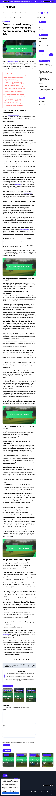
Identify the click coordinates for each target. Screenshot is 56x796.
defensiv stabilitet (28, 193)
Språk (24, 12)
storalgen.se (9, 6)
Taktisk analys (43, 41)
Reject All (14, 791)
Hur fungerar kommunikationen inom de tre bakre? (14, 86)
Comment (5, 709)
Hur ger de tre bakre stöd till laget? (10, 102)
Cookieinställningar (33, 791)
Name (4, 725)
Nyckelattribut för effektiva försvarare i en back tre (15, 83)
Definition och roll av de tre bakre (11, 79)
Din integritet (50, 794)
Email (4, 731)
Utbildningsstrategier (44, 45)
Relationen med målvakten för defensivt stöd (13, 106)
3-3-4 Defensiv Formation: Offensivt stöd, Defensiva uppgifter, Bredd (45, 85)
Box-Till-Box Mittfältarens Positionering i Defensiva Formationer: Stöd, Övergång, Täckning (46, 72)
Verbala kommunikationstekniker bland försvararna (15, 88)
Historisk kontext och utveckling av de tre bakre (14, 82)
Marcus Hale (21, 671)
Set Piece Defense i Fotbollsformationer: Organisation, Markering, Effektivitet (45, 78)
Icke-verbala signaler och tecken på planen (13, 89)
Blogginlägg (20, 12)
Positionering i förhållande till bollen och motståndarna (15, 96)
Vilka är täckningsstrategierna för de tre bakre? (13, 94)
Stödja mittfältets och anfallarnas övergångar (14, 103)
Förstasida (14, 12)
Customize (5, 791)
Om (4, 12)
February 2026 (43, 101)
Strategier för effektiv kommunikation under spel (14, 92)
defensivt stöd (18, 184)
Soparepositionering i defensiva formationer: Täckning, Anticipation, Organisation (46, 90)
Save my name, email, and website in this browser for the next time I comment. (18, 742)
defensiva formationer (25, 229)
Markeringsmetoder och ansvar (11, 97)
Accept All (5, 793)
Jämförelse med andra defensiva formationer (14, 85)
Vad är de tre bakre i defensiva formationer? (13, 77)
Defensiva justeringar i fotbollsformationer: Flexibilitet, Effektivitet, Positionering (46, 66)
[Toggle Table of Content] (25, 76)
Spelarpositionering (6, 21)
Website (4, 736)
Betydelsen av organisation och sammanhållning (14, 91)
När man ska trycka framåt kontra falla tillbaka (14, 105)
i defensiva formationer (13, 61)
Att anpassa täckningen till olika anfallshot (13, 99)
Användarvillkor (50, 791)
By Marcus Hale (7, 37)
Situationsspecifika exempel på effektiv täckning (14, 100)
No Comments (19, 37)
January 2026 (43, 104)
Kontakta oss (8, 12)
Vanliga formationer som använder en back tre (14, 80)
